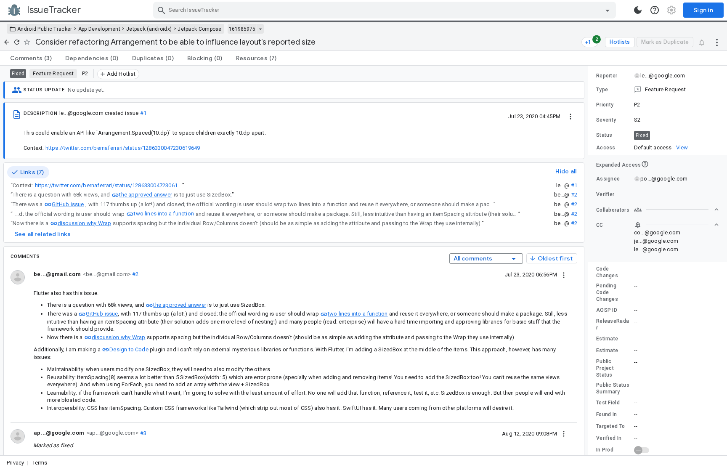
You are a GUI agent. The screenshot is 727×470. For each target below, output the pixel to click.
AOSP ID (606, 310)
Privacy (15, 462)
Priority (604, 105)
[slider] (589, 260)
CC (599, 225)
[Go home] (7, 42)
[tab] (30, 58)
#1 (143, 113)
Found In (606, 414)
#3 (142, 433)
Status (604, 135)
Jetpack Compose (200, 29)
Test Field (608, 403)
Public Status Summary (612, 388)
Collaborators (612, 210)
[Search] (162, 10)
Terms (40, 462)
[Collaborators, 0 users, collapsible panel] (676, 209)
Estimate (607, 339)
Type (602, 90)
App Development (99, 29)
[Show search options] (607, 10)
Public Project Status (605, 368)
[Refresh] (17, 42)
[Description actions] (570, 116)
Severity (606, 120)
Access (606, 148)
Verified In (608, 438)
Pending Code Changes (607, 292)
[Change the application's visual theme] (637, 10)
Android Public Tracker (44, 29)
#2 (574, 194)
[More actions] (717, 42)
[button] (657, 89)
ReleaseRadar (612, 324)
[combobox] (385, 10)
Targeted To (610, 426)
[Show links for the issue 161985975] (260, 29)
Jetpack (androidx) (149, 29)
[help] (654, 10)
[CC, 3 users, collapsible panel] (676, 224)
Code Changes (607, 272)
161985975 (242, 29)
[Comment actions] (563, 274)
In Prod (604, 450)
